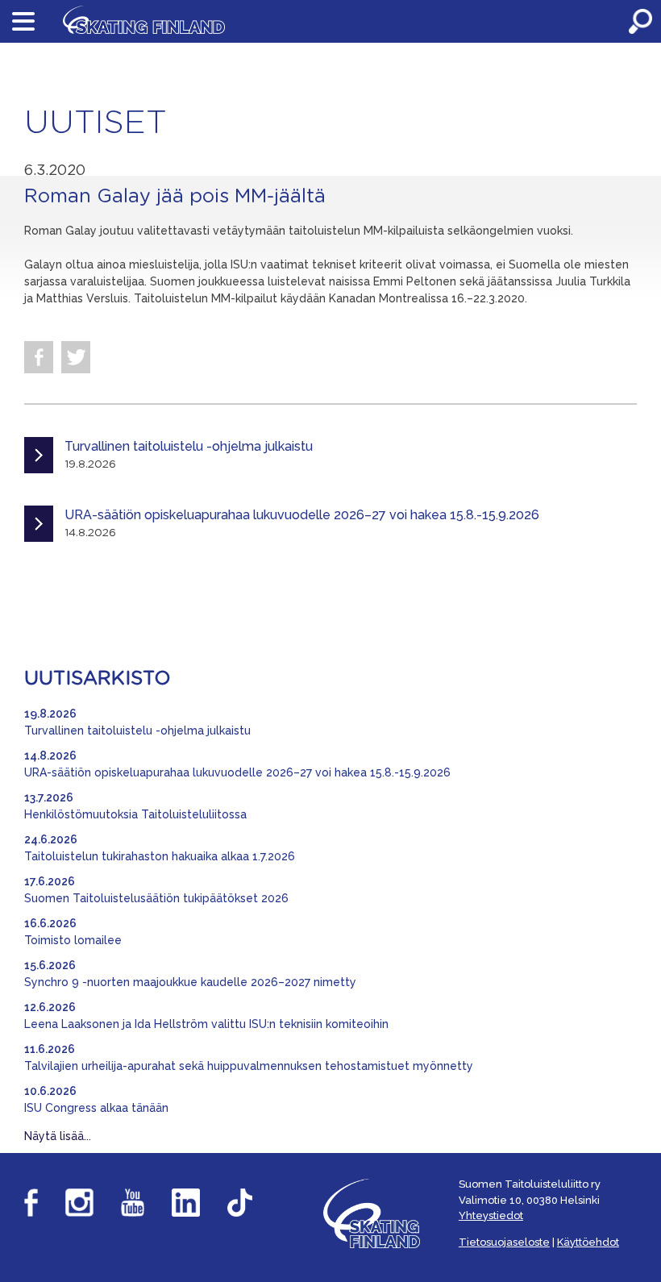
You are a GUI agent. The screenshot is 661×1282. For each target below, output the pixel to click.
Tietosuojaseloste (504, 1242)
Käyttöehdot (588, 1242)
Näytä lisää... (57, 1136)
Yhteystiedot (491, 1215)
